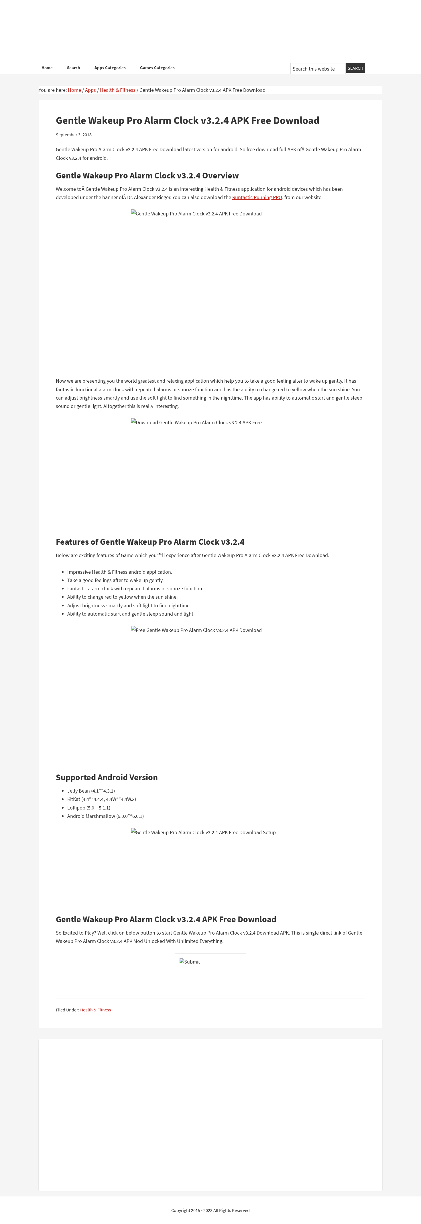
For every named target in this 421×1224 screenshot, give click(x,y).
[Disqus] (210, 1114)
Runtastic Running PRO (257, 197)
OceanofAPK (202, 31)
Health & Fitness (95, 1010)
